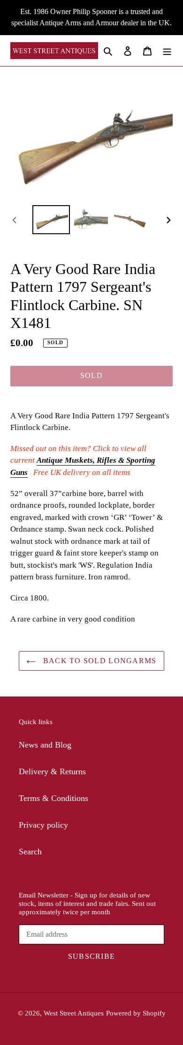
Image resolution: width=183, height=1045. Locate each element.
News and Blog (45, 744)
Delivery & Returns (52, 771)
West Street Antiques (74, 1013)
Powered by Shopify (136, 1013)
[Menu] (167, 50)
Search (30, 851)
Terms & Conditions (53, 798)
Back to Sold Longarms (98, 661)
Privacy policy (43, 825)
